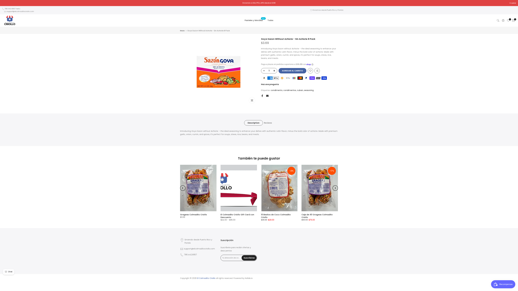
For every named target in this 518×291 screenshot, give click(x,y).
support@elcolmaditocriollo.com (20, 11)
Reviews (268, 122)
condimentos (289, 90)
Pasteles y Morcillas (255, 20)
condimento (276, 90)
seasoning (309, 90)
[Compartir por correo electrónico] (267, 96)
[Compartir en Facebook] (262, 96)
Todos (270, 20)
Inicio (182, 31)
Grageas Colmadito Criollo (193, 214)
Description (253, 122)
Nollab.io (249, 278)
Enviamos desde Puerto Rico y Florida (328, 10)
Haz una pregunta (270, 84)
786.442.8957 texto (12, 9)
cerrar (5, 3)
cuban (300, 90)
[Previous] (182, 188)
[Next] (335, 188)
